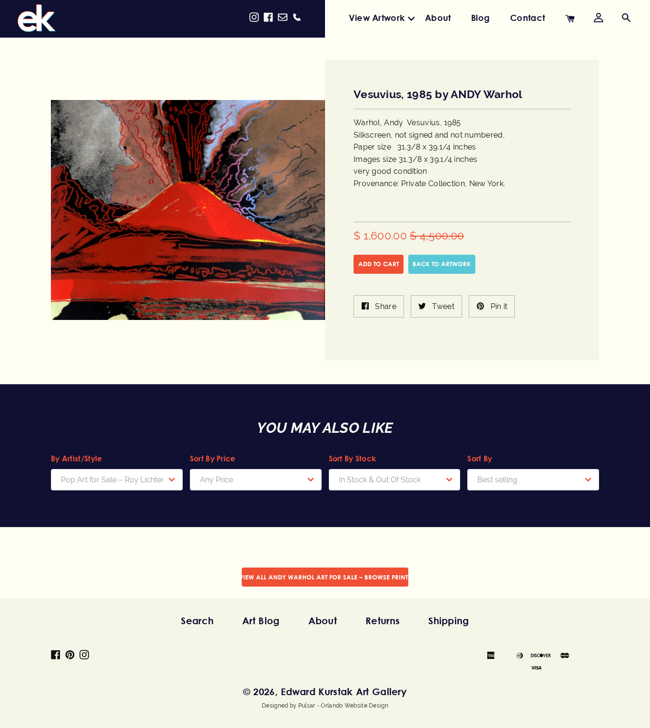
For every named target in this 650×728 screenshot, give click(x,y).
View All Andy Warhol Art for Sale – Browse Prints (325, 577)
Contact (527, 17)
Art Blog (260, 620)
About (438, 17)
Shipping (448, 620)
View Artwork (377, 17)
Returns (382, 620)
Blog (480, 17)
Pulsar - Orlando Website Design (343, 705)
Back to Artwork (442, 264)
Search (197, 620)
